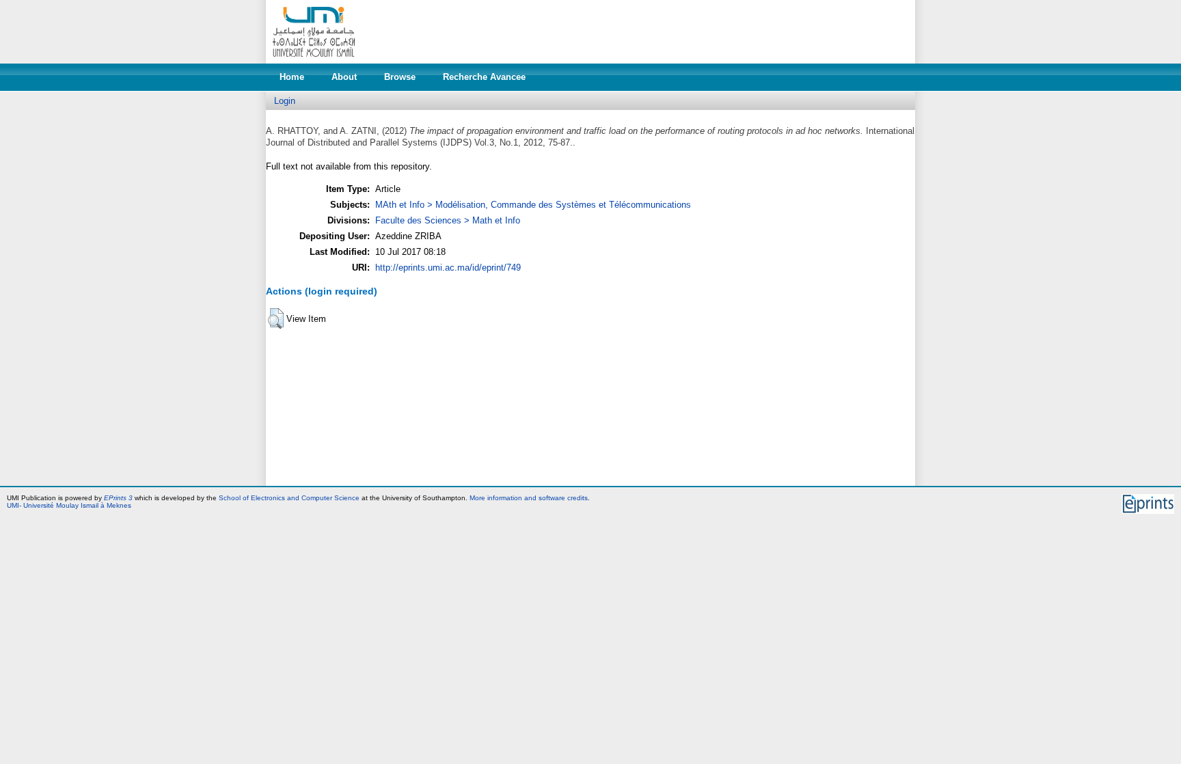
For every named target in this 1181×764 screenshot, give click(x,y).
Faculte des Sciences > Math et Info (447, 220)
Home (292, 77)
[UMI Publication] (314, 60)
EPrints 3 (118, 498)
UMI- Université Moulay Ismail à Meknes (69, 505)
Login (284, 101)
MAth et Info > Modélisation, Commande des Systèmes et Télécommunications (533, 205)
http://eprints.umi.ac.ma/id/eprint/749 (448, 267)
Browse (400, 77)
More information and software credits (529, 498)
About (344, 77)
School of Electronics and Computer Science (289, 498)
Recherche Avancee (484, 77)
